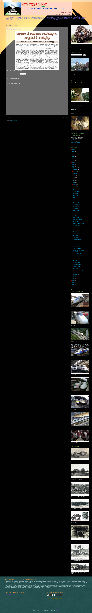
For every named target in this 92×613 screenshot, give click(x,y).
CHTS (74, 212)
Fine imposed (75, 235)
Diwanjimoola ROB (76, 208)
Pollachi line (75, 237)
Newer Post (9, 117)
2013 (73, 284)
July (74, 177)
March (74, 184)
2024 (73, 153)
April (74, 182)
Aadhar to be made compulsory (79, 270)
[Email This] (20, 74)
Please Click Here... (75, 77)
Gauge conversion (76, 262)
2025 (73, 151)
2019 (73, 162)
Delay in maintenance (77, 248)
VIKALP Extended (76, 200)
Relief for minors (76, 195)
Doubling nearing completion (78, 223)
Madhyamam (75, 193)
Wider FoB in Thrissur (77, 219)
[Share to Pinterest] (25, 74)
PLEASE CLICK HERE (9, 594)
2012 (73, 286)
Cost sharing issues (77, 264)
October (75, 171)
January (75, 276)
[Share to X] (23, 74)
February (75, 274)
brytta (49, 610)
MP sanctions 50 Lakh (77, 255)
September (75, 173)
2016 (73, 278)
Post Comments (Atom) (15, 120)
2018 (73, 164)
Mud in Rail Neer (76, 206)
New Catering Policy (77, 215)
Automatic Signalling (77, 239)
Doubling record (76, 210)
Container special (76, 266)
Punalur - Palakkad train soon (79, 257)
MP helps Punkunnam (77, 225)
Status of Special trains (77, 229)
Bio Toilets (75, 231)
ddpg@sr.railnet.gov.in (75, 139)
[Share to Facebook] (24, 74)
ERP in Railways (76, 191)
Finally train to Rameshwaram (79, 242)
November (75, 169)
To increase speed (76, 246)
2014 (73, 282)
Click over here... (74, 85)
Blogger (57, 610)
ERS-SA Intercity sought (78, 258)
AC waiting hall (76, 244)
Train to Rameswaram (77, 187)
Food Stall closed (76, 204)
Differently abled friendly (78, 260)
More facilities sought (77, 221)
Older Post (65, 117)
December (75, 167)
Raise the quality (76, 186)
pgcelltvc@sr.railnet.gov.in (76, 142)
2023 (73, 155)
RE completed (76, 202)
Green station (75, 268)
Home (37, 117)
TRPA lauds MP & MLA (77, 253)
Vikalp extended (76, 214)
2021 (73, 158)
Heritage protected (76, 233)
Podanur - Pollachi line (77, 217)
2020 (73, 160)
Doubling (74, 189)
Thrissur (74, 199)
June (74, 178)
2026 (73, 149)
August (74, 175)
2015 (73, 280)
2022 (73, 156)
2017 (73, 166)
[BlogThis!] (21, 74)
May (74, 180)
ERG (74, 241)
